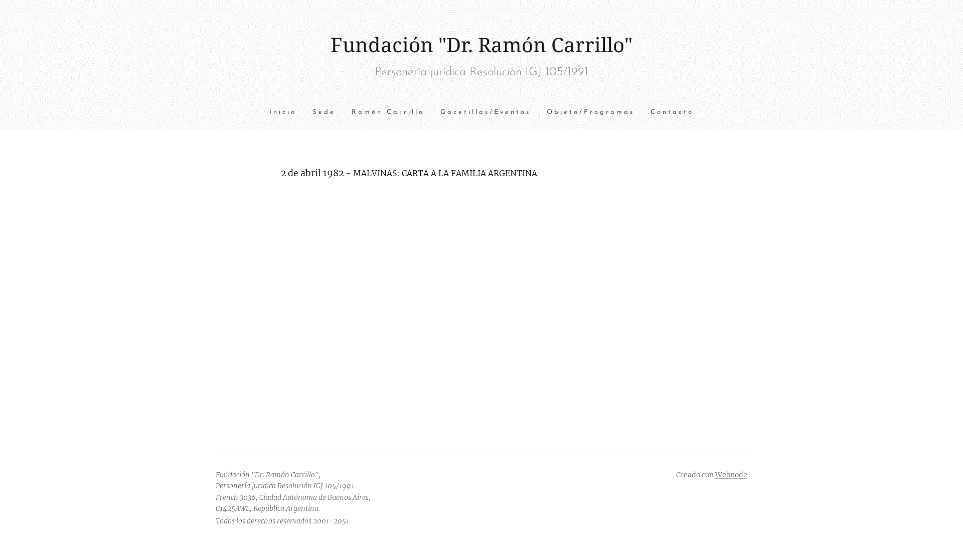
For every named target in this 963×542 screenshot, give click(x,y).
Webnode (731, 474)
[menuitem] (286, 112)
